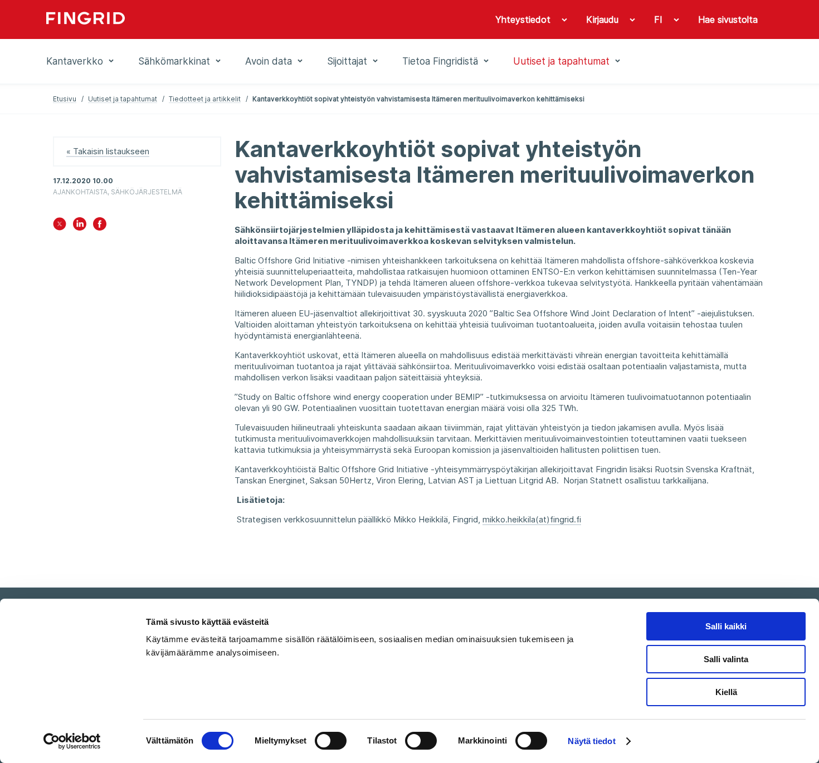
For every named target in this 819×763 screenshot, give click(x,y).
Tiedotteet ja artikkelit (205, 99)
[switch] (331, 741)
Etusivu (64, 99)
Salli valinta (726, 659)
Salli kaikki (726, 626)
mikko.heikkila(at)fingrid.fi (531, 519)
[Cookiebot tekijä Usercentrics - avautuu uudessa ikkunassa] (72, 741)
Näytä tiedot (591, 741)
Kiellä (726, 692)
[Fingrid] (197, 19)
